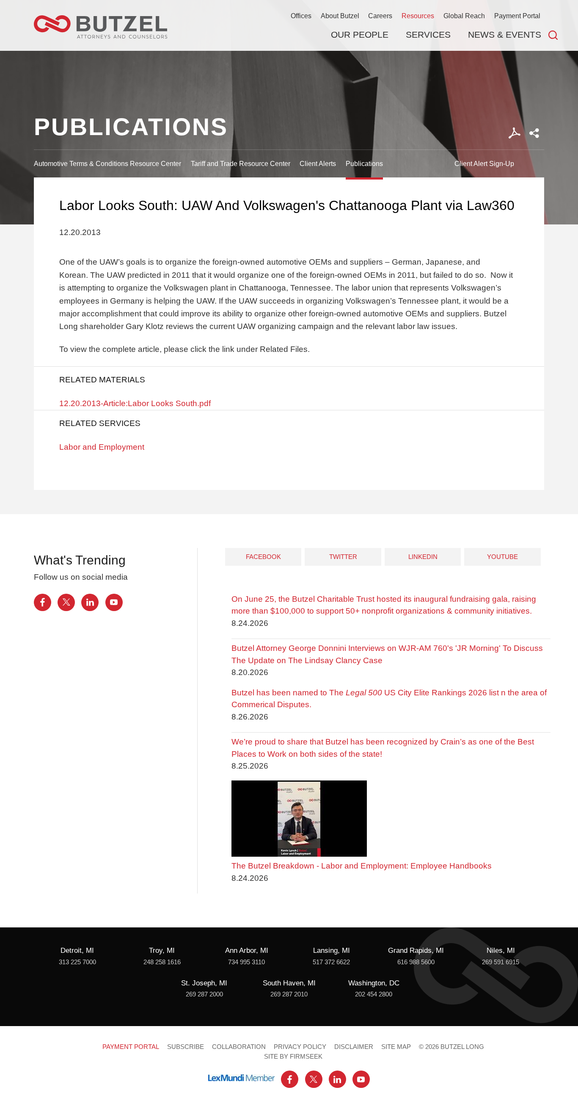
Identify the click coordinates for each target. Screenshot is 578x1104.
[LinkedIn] (90, 602)
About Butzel (340, 15)
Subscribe (185, 1046)
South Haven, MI (289, 983)
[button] (534, 133)
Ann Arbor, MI (246, 950)
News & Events (504, 34)
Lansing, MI (331, 950)
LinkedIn (423, 556)
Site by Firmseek (293, 1056)
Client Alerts (318, 163)
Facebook (263, 556)
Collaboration (239, 1046)
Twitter (343, 556)
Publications (364, 163)
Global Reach (464, 15)
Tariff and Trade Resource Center (240, 163)
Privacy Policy (300, 1046)
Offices (301, 15)
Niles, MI (501, 950)
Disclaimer (353, 1046)
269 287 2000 (204, 994)
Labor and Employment (101, 447)
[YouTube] (114, 602)
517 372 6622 (331, 962)
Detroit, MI (77, 950)
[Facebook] (42, 602)
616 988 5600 (416, 962)
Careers (380, 15)
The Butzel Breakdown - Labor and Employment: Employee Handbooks (361, 865)
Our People (359, 34)
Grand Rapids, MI (416, 950)
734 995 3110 (246, 962)
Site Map (396, 1046)
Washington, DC (373, 983)
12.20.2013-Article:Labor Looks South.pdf (135, 403)
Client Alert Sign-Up (484, 163)
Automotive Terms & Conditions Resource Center (107, 163)
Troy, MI (162, 950)
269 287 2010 (289, 994)
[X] (66, 602)
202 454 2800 (373, 994)
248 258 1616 (162, 962)
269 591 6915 (500, 962)
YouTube (502, 556)
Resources (418, 15)
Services (428, 34)
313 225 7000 (77, 962)
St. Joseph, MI (204, 983)
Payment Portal (517, 15)
